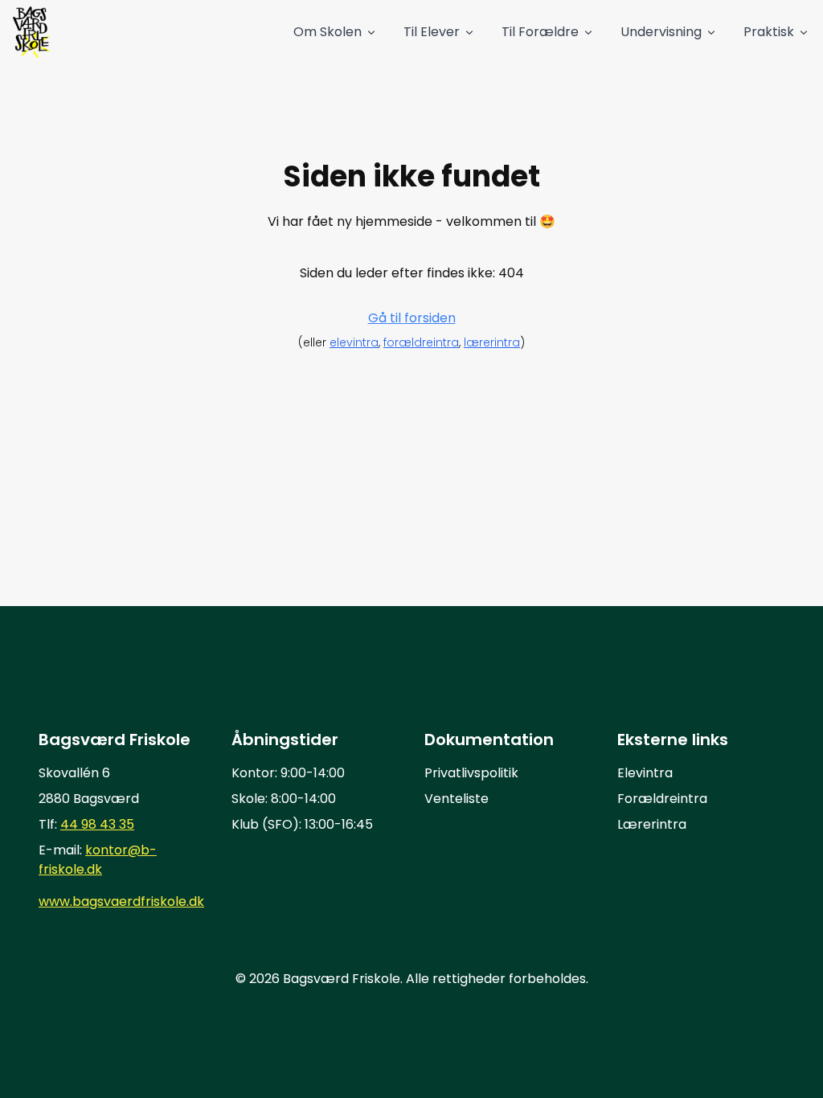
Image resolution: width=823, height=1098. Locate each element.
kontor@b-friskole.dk (98, 860)
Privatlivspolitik (471, 773)
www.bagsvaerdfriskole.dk (121, 901)
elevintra (354, 342)
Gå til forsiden (412, 318)
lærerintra (492, 342)
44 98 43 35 (97, 824)
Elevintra (645, 773)
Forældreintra (662, 798)
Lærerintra (651, 824)
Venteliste (456, 798)
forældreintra (421, 342)
